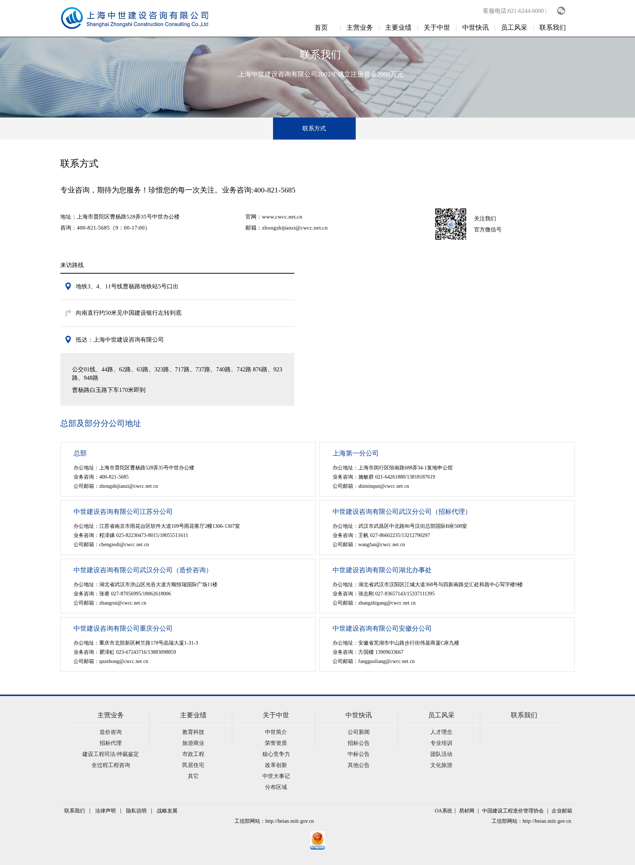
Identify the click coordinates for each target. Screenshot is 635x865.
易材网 (466, 811)
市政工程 (193, 754)
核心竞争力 (276, 754)
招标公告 (359, 743)
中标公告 (359, 754)
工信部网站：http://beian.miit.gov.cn (274, 821)
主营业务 (360, 27)
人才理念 (441, 732)
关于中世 (437, 27)
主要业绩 (398, 27)
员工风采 (514, 27)
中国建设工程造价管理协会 (513, 811)
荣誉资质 (276, 743)
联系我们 (552, 27)
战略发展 (167, 811)
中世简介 (276, 732)
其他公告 (359, 765)
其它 (193, 776)
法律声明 (105, 811)
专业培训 (441, 743)
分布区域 (276, 787)
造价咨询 (111, 732)
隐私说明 (136, 811)
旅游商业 (193, 743)
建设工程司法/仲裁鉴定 (110, 754)
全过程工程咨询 (111, 765)
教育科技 (193, 732)
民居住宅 (193, 765)
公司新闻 (359, 732)
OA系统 (443, 811)
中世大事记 (276, 776)
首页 (321, 27)
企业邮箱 (562, 811)
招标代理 (111, 743)
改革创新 (276, 765)
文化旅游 (441, 765)
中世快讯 (475, 27)
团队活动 (441, 754)
